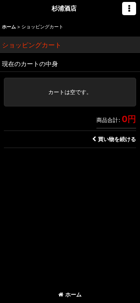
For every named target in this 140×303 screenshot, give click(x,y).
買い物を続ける (117, 139)
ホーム (73, 294)
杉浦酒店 (64, 8)
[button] (129, 8)
